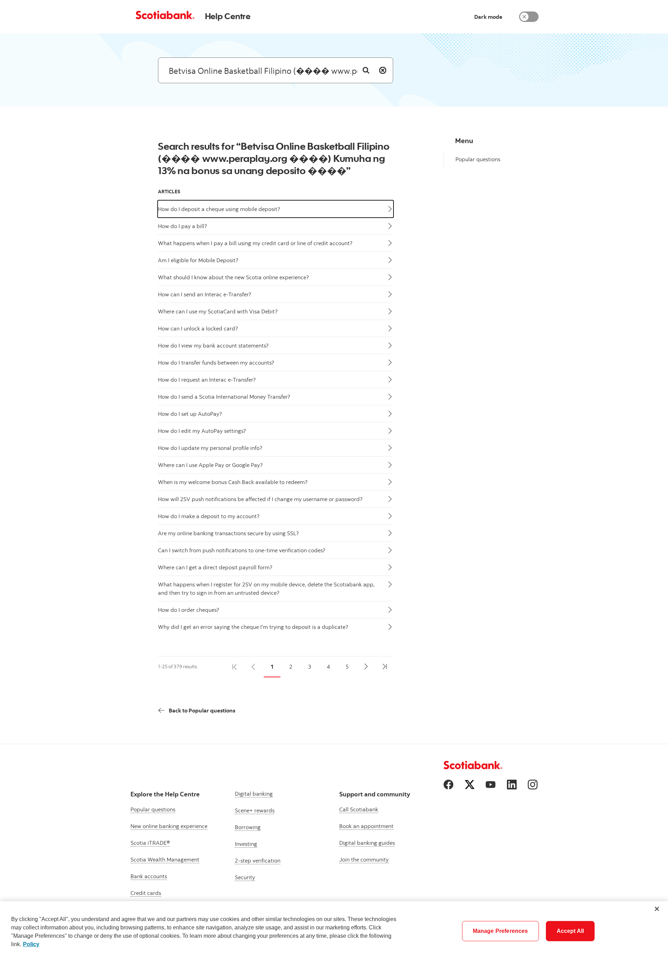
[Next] (366, 666)
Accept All (570, 931)
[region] (334, 930)
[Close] (657, 909)
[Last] (384, 666)
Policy (31, 944)
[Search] (366, 70)
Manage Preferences (500, 931)
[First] (234, 666)
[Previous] (253, 666)
